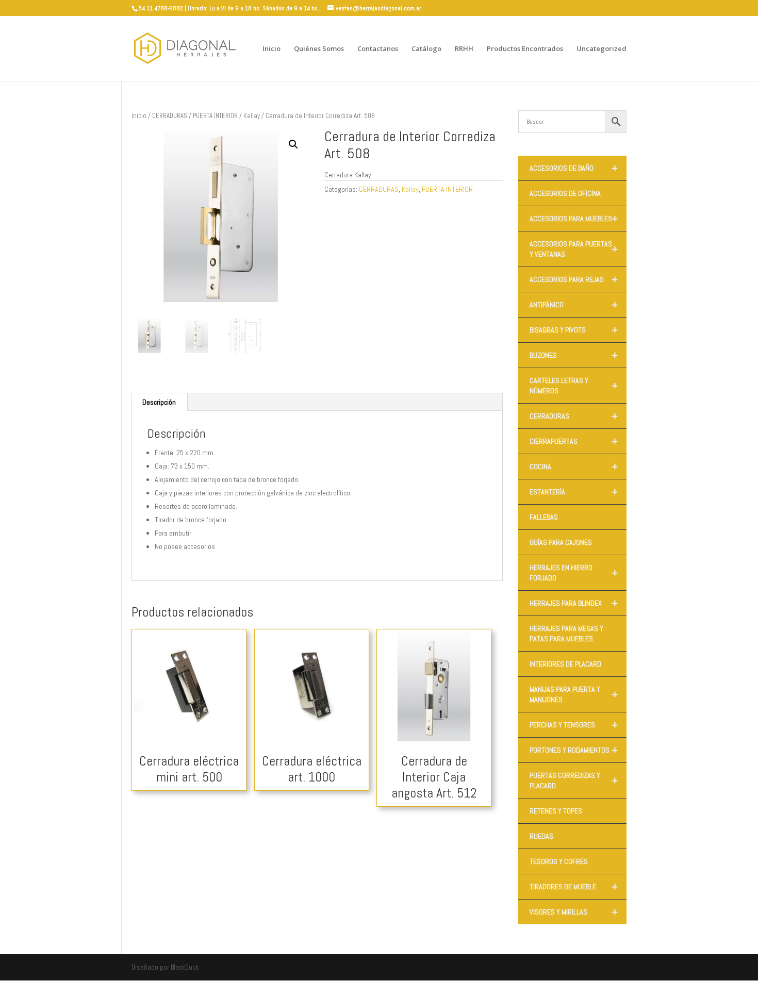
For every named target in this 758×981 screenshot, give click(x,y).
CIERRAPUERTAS (574, 441)
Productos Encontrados (525, 49)
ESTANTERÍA (574, 491)
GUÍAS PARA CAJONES (561, 542)
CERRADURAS (169, 115)
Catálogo (426, 49)
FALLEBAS (544, 517)
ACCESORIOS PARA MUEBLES (574, 218)
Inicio (271, 49)
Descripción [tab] (159, 402)
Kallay (251, 115)
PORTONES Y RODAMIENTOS (574, 750)
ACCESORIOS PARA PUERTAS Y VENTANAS (574, 249)
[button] (293, 144)
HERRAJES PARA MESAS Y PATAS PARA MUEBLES (566, 633)
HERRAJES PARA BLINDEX (574, 603)
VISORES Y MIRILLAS (574, 912)
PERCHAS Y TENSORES (574, 724)
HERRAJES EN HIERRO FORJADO (574, 573)
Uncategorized (601, 49)
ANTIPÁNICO (574, 304)
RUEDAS (541, 836)
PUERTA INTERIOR (215, 115)
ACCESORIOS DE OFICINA (565, 193)
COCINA (574, 466)
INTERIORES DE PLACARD (565, 664)
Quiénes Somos (319, 49)
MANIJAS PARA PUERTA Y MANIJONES (574, 694)
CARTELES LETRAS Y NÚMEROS (574, 385)
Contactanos (377, 49)
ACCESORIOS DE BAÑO (574, 168)
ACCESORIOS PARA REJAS (574, 279)
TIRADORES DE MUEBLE (574, 886)
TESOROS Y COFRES (559, 861)
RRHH (464, 49)
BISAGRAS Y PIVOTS (574, 330)
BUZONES (574, 355)
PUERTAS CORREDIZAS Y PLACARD (574, 780)
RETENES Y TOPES (556, 811)
